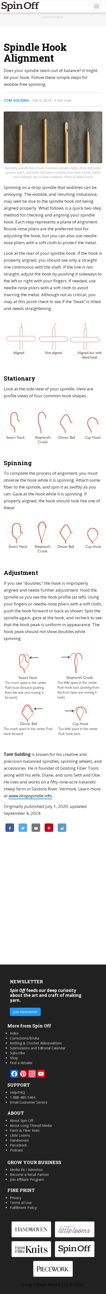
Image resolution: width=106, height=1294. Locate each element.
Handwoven (19, 1140)
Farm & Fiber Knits (25, 1130)
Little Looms (20, 1135)
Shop (14, 1058)
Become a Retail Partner (29, 1174)
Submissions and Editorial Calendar (38, 1048)
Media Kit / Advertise (26, 1169)
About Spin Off (21, 1120)
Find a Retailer (21, 1062)
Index (14, 1033)
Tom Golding (16, 100)
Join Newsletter (25, 1011)
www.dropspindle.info (30, 796)
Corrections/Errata (24, 1038)
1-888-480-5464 (22, 1097)
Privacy (15, 1197)
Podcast (16, 1150)
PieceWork (18, 1145)
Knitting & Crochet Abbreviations (36, 1043)
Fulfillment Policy (23, 1207)
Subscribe (17, 1053)
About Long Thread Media (31, 1125)
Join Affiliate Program (27, 1179)
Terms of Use (21, 1202)
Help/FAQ (17, 1092)
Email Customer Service (29, 1102)
